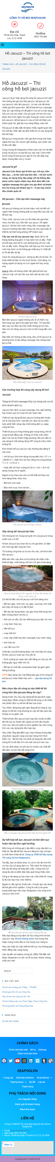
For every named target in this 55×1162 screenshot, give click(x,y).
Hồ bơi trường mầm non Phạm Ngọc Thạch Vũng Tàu (24, 1001)
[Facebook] (4, 1060)
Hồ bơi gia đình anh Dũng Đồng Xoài (17, 1005)
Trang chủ (7, 64)
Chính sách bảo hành (27, 1053)
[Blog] (50, 1060)
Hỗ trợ (33, 1050)
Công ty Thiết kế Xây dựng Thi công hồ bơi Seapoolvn (27, 856)
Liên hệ (41, 1082)
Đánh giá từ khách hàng (27, 1104)
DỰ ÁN (32, 1082)
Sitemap (42, 1050)
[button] (2, 44)
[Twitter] (10, 1060)
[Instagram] (24, 1060)
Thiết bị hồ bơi (16, 1082)
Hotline (40, 33)
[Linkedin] (30, 1060)
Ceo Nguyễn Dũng (27, 1099)
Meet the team (27, 1109)
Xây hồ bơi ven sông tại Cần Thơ (16, 996)
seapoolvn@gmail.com (20, 1130)
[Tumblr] (44, 1060)
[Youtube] (17, 1060)
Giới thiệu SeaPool (25, 1078)
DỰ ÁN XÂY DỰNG (10, 1021)
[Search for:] (17, 971)
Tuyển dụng (27, 1086)
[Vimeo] (37, 1060)
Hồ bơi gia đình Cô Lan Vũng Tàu (16, 991)
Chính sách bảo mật (18, 1050)
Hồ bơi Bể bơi (43, 1078)
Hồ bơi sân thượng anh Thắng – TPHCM (19, 987)
